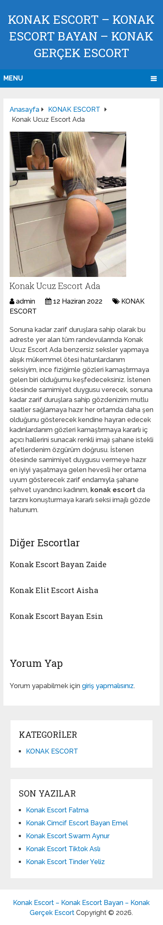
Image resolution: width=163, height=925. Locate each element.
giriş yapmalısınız (108, 686)
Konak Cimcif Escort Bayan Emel (77, 823)
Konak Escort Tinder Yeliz (65, 862)
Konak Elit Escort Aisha (54, 590)
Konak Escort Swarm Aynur (68, 836)
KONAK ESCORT (52, 751)
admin (25, 301)
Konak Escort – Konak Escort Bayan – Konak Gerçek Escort (81, 36)
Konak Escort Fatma (57, 810)
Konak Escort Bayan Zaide (58, 564)
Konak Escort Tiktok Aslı (63, 849)
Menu (13, 78)
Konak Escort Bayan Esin (56, 616)
